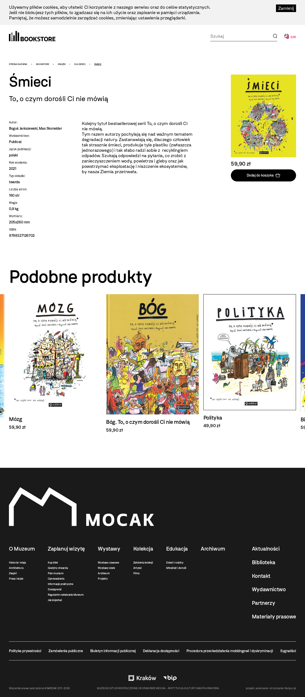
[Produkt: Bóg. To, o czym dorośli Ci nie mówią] (55, 363)
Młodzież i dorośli (176, 568)
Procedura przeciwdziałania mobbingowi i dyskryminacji (229, 651)
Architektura (16, 568)
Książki (61, 64)
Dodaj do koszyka (260, 175)
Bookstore (42, 64)
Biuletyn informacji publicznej (113, 651)
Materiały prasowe (274, 617)
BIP (170, 678)
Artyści (137, 568)
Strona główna (18, 64)
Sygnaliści (288, 651)
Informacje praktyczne (60, 584)
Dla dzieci (79, 64)
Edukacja (177, 549)
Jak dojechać (55, 600)
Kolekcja (143, 549)
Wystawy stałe (106, 568)
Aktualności (266, 549)
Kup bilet (53, 562)
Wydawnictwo (269, 589)
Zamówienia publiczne (65, 651)
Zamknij (286, 8)
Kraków (142, 678)
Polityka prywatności (25, 651)
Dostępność (55, 589)
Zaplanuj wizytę (66, 549)
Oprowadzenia (56, 578)
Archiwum (104, 573)
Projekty (103, 578)
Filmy (136, 573)
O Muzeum (22, 549)
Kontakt (261, 576)
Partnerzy (263, 603)
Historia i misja (17, 562)
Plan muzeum (56, 573)
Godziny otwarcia (58, 568)
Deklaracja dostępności (161, 651)
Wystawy (109, 549)
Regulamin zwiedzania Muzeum (66, 594)
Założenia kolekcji (143, 562)
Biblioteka (263, 562)
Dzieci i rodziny (175, 562)
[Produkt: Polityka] (152, 361)
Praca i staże (16, 578)
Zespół (13, 573)
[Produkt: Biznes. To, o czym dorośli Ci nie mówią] (249, 362)
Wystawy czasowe (108, 562)
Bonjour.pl (290, 688)
